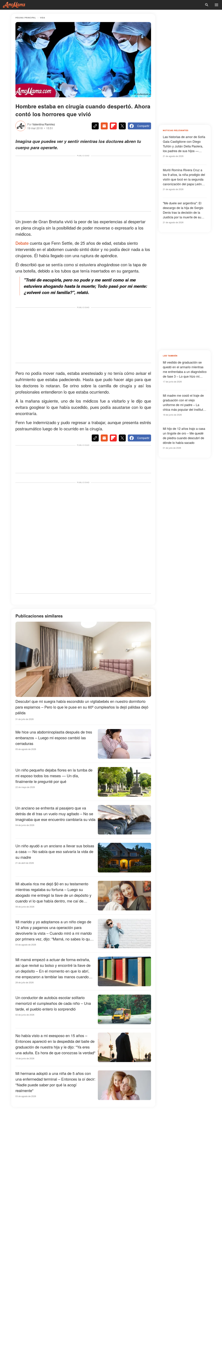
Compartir (143, 126)
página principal (25, 18)
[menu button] (216, 5)
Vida (42, 18)
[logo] (14, 5)
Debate (22, 243)
